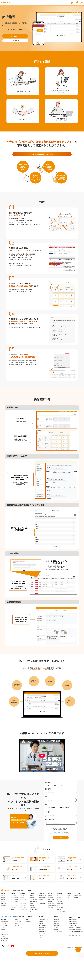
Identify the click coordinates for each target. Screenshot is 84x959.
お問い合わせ (15, 40)
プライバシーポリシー (57, 832)
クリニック (3, 903)
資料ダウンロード (15, 36)
